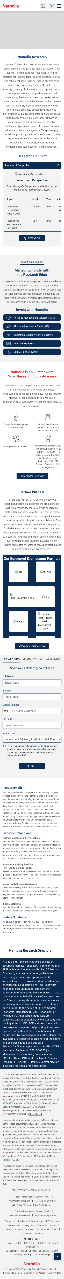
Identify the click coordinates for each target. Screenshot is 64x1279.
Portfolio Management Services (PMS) (34, 317)
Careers (29, 1229)
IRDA (18, 1243)
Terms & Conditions (47, 1225)
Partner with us (44, 1229)
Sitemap (39, 1233)
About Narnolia (13, 788)
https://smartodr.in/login (39, 1254)
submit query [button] (53, 658)
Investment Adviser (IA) (19, 1200)
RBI (25, 1243)
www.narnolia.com (11, 1096)
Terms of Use (13, 1225)
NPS (56, 1229)
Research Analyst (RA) (45, 1200)
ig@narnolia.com (13, 1152)
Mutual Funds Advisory (26, 352)
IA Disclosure (37, 1221)
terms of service (37, 746)
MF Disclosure (52, 1221)
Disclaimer (23, 1221)
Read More (34, 1114)
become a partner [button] (32, 658)
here (34, 1169)
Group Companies (14, 1229)
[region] (32, 599)
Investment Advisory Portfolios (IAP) (33, 334)
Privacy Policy (29, 1225)
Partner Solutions (14, 917)
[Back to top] (57, 1256)
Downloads (27, 1233)
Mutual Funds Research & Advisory (20, 884)
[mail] (43, 6)
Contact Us (10, 1221)
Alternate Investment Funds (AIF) (31, 326)
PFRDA (52, 1243)
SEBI (33, 1243)
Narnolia (11, 6)
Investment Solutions (32, 261)
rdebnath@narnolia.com (14, 1110)
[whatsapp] (52, 6)
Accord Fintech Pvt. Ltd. (50, 1272)
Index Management (24, 343)
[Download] (60, 210)
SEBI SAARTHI (32, 1247)
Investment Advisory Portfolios (18, 866)
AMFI (10, 1243)
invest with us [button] (12, 658)
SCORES (42, 1243)
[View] (60, 206)
